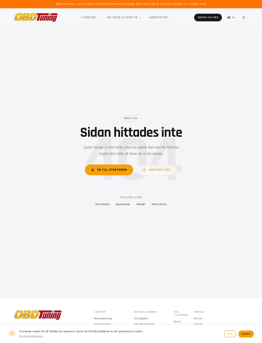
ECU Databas (103, 204)
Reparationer (123, 204)
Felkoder (141, 204)
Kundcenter (158, 17)
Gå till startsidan (112, 170)
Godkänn (246, 333)
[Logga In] (244, 17)
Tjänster (88, 17)
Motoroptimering (103, 318)
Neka (230, 333)
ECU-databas (141, 318)
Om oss (198, 318)
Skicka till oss (208, 17)
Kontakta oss (160, 170)
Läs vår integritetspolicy (31, 336)
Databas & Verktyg (122, 17)
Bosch (177, 321)
